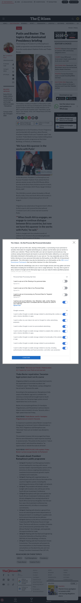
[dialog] (40, 301)
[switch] (65, 281)
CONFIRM (26, 357)
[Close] (75, 243)
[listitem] (40, 277)
